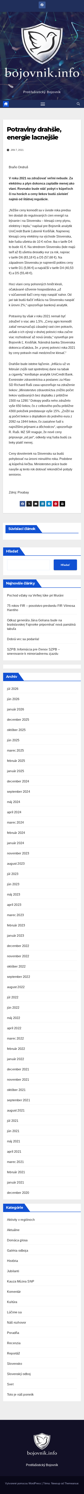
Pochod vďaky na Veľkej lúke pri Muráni (35, 595)
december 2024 (18, 781)
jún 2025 (13, 740)
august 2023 (16, 863)
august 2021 (16, 1110)
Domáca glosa (17, 1240)
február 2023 (16, 925)
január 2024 (15, 843)
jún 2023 (13, 884)
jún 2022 (13, 1007)
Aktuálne (13, 1230)
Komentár (14, 1291)
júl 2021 (13, 1120)
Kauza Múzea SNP (20, 1281)
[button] (78, 104)
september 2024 (18, 791)
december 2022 (18, 946)
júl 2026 (13, 688)
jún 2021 (13, 1131)
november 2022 (18, 956)
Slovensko (14, 1363)
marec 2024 (15, 822)
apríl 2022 (14, 1028)
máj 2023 (13, 894)
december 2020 (18, 1192)
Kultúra (12, 1302)
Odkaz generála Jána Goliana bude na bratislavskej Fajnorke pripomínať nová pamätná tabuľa (41, 624)
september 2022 (18, 976)
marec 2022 (15, 1038)
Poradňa (13, 1332)
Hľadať (12, 551)
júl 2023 (13, 874)
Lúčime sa (14, 1312)
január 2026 (15, 709)
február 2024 (16, 832)
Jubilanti (13, 1271)
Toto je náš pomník (20, 1394)
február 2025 (16, 760)
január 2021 (15, 1182)
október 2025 (16, 730)
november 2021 (18, 1079)
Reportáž (13, 1353)
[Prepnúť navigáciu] (42, 104)
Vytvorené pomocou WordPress (23, 1483)
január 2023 (15, 935)
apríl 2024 (14, 812)
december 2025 (18, 719)
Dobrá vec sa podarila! (23, 639)
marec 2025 (15, 750)
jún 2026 (13, 699)
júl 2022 (13, 997)
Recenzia (14, 1343)
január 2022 (15, 1059)
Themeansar (71, 1483)
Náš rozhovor (16, 1322)
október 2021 (16, 1090)
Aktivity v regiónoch (21, 1219)
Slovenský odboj (19, 1374)
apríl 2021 (14, 1151)
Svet (10, 1384)
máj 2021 (13, 1141)
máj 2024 (13, 802)
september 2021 (18, 1100)
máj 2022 (13, 1018)
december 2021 (18, 1069)
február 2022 (16, 1048)
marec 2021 (15, 1162)
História (12, 1260)
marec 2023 (15, 915)
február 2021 (16, 1172)
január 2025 (15, 771)
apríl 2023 (14, 904)
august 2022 (16, 987)
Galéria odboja (17, 1250)
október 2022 (16, 966)
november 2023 (18, 853)
